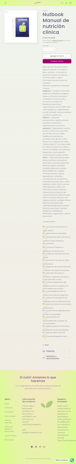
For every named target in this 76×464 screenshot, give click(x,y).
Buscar (7, 403)
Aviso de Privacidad (8, 421)
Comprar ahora (57, 61)
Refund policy (9, 440)
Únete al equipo (10, 416)
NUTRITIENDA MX (34, 458)
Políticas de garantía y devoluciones (9, 429)
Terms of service (10, 436)
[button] (6, 3)
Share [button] (47, 345)
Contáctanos (9, 412)
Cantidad (46, 46)
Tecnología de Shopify (45, 458)
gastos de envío (58, 40)
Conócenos (9, 408)
